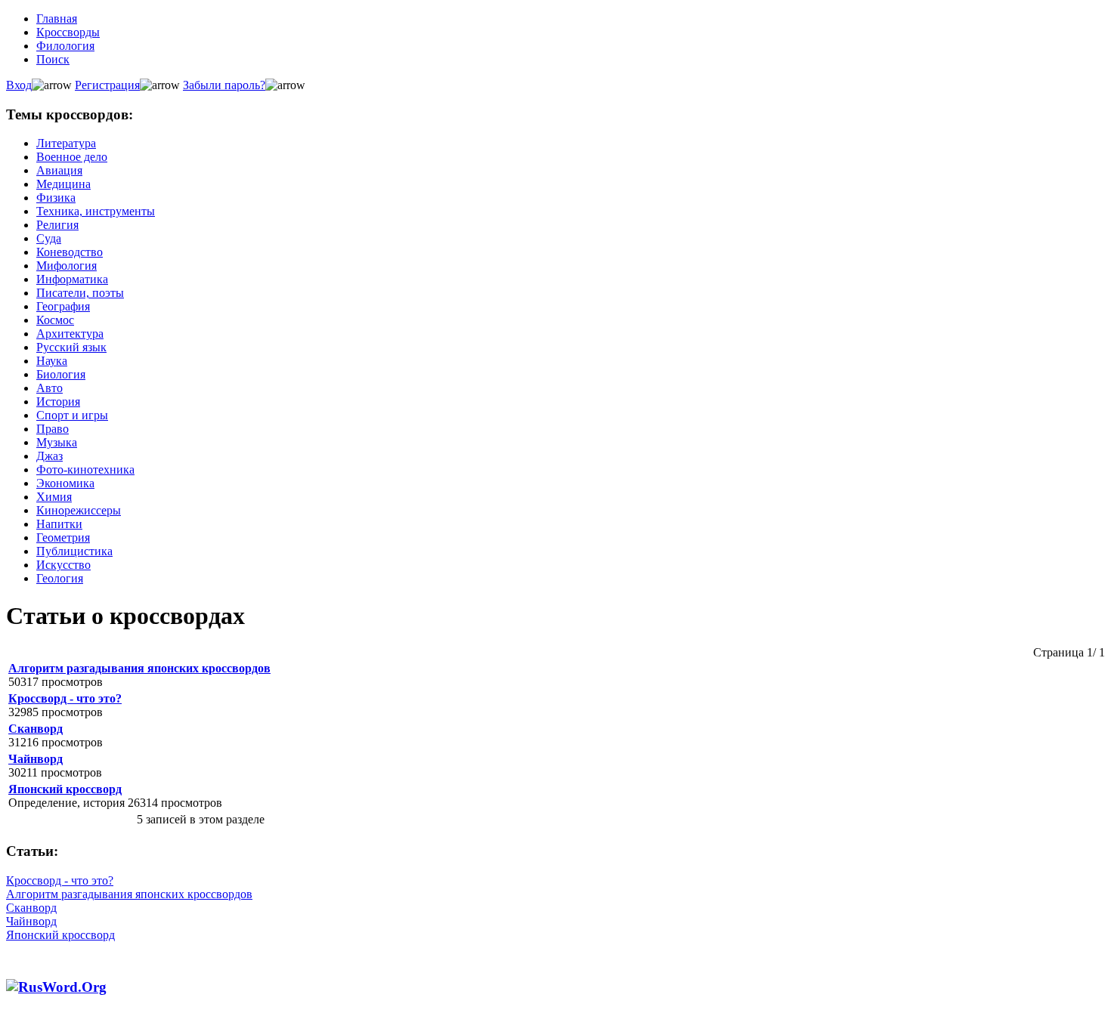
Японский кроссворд (65, 789)
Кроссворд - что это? (65, 698)
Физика (56, 197)
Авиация (59, 170)
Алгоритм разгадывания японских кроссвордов (139, 668)
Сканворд (35, 728)
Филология (65, 45)
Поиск (53, 59)
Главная (56, 18)
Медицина (63, 184)
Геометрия (63, 537)
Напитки (59, 523)
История (58, 401)
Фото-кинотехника (85, 469)
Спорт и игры (72, 415)
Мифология (66, 265)
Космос (55, 320)
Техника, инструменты (95, 211)
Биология (60, 374)
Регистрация (107, 85)
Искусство (63, 564)
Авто (49, 387)
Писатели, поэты (80, 292)
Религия (57, 224)
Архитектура (70, 333)
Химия (54, 496)
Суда (48, 238)
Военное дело (71, 156)
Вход (19, 85)
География (63, 306)
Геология (59, 578)
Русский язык (71, 347)
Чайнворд (35, 758)
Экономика (65, 483)
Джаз (49, 455)
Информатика (72, 279)
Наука (51, 360)
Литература (66, 143)
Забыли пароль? (224, 85)
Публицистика (74, 551)
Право (52, 428)
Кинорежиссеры (78, 510)
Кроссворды (68, 32)
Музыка (56, 442)
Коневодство (69, 252)
